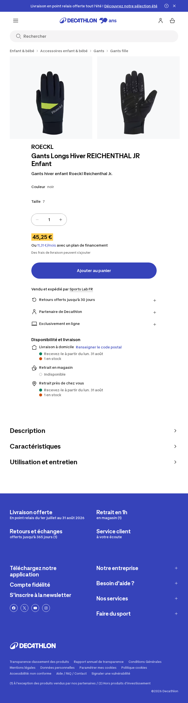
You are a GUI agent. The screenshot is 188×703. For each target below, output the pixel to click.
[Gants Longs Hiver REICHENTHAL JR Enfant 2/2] (138, 97)
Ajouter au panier (94, 270)
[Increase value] (61, 220)
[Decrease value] (37, 220)
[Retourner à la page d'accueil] (88, 21)
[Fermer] (174, 6)
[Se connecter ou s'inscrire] (160, 20)
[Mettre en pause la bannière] (166, 6)
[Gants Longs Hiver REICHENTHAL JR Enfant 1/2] (51, 97)
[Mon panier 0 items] (172, 20)
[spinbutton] (49, 220)
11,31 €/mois (46, 245)
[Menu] (16, 20)
